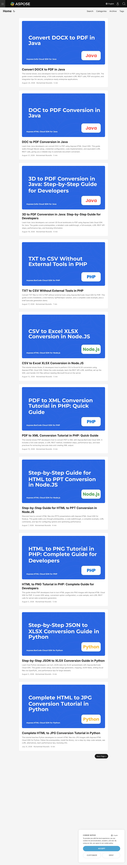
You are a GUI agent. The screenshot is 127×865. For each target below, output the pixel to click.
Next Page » (101, 756)
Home (7, 11)
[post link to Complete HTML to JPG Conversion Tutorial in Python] (63, 716)
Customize (92, 855)
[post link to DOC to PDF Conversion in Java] (63, 125)
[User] (118, 3)
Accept (101, 849)
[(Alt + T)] (14, 11)
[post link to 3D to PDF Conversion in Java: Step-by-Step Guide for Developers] (63, 199)
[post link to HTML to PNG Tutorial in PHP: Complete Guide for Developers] (63, 569)
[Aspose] (20, 4)
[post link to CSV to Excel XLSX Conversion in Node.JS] (63, 346)
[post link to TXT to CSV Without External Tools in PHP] (63, 273)
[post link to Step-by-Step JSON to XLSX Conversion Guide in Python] (63, 643)
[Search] (124, 3)
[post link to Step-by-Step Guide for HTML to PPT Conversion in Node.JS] (63, 493)
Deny (111, 855)
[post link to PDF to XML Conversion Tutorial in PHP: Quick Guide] (63, 418)
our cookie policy (107, 843)
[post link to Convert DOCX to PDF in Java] (63, 52)
